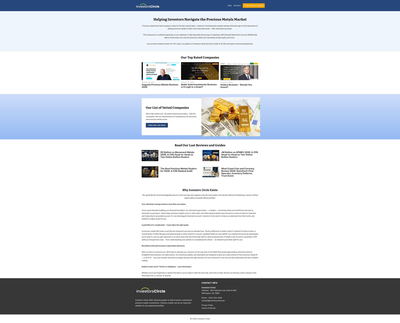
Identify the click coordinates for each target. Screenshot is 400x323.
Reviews (237, 5)
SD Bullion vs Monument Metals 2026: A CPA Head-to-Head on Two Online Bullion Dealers (177, 154)
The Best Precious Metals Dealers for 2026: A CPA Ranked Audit (178, 169)
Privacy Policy (207, 305)
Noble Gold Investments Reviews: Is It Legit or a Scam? (199, 85)
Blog (229, 5)
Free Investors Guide (254, 5)
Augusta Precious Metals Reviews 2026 (160, 85)
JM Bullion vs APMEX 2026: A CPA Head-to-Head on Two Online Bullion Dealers (239, 154)
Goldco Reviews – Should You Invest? (236, 86)
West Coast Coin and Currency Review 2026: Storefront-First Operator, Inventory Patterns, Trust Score (237, 172)
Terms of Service (209, 308)
